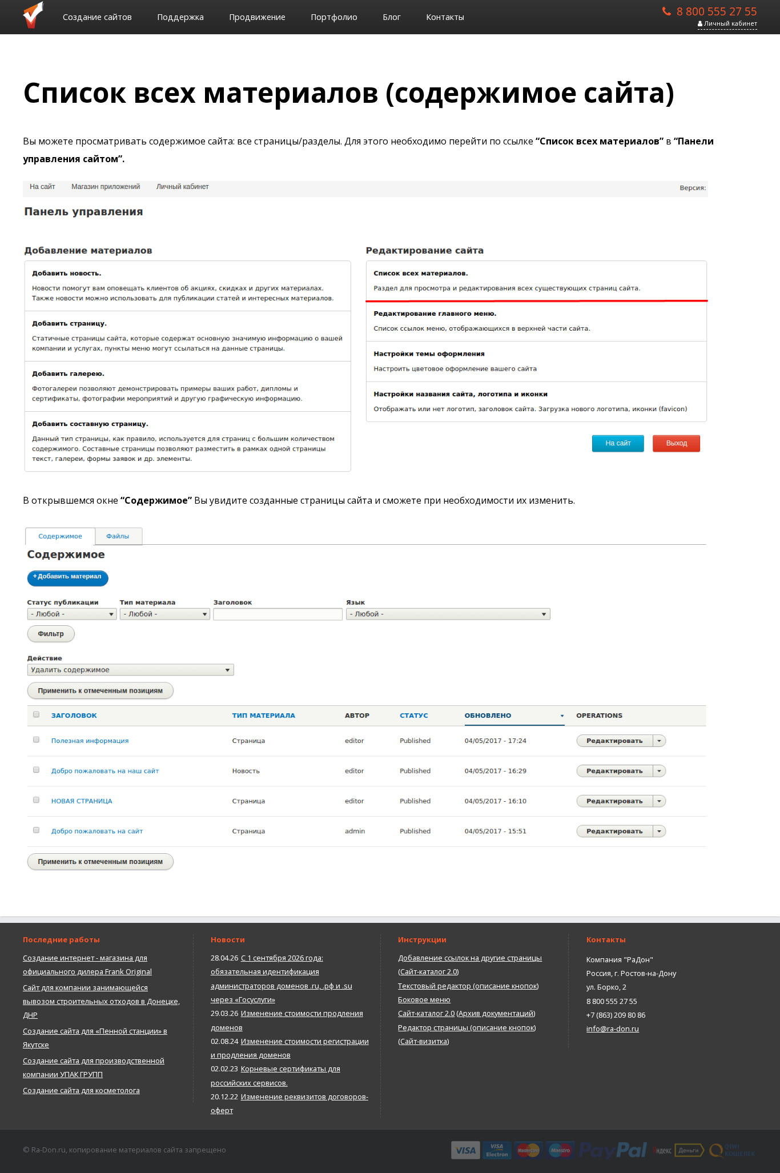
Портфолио (334, 16)
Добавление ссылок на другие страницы (470, 958)
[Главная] (37, 14)
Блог (392, 16)
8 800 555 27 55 (717, 10)
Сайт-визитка (423, 1041)
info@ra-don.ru (612, 1028)
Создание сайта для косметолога (81, 1090)
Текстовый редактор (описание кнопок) (468, 986)
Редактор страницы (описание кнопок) (467, 1027)
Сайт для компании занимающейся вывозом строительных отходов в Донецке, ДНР (101, 1001)
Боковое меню (424, 999)
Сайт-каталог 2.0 (428, 971)
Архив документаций (496, 1013)
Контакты (445, 16)
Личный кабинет (729, 23)
